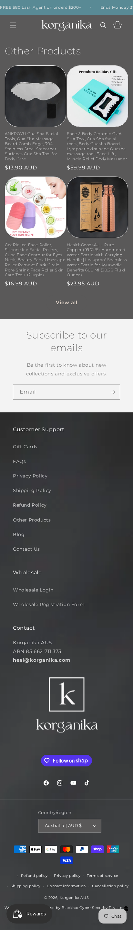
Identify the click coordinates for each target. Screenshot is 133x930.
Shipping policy (26, 886)
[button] (13, 25)
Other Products (32, 520)
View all (66, 302)
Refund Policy (30, 505)
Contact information (66, 886)
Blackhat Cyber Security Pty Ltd (93, 907)
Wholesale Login (33, 590)
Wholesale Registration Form (49, 604)
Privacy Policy (30, 476)
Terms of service (102, 875)
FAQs (19, 461)
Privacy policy (67, 875)
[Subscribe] (113, 392)
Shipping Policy (32, 490)
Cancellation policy (110, 886)
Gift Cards (25, 447)
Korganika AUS (74, 897)
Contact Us (26, 549)
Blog (19, 534)
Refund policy (34, 875)
